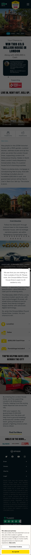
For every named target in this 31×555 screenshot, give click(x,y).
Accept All (15, 551)
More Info (12, 542)
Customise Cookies (15, 546)
